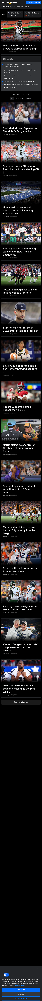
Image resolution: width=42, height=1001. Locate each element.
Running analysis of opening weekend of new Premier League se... (19, 251)
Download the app (33, 2)
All (12, 99)
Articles (19, 99)
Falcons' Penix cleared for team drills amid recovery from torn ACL (18, 66)
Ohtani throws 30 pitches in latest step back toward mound (18, 77)
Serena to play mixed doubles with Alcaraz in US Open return (20, 489)
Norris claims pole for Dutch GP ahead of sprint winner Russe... (19, 448)
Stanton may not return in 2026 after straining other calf (20, 329)
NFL (14, 7)
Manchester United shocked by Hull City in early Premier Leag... (19, 530)
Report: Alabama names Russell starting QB (17, 408)
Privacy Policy (20, 985)
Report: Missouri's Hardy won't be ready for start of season (20, 71)
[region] (21, 983)
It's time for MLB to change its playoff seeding (19, 81)
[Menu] (3, 2)
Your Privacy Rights (21, 998)
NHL (23, 7)
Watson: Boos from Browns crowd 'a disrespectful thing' (20, 47)
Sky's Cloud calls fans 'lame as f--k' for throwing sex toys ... (20, 368)
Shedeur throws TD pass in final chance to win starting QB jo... (21, 169)
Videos (28, 99)
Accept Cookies (21, 989)
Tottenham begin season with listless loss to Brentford (20, 291)
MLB (27, 7)
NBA (18, 7)
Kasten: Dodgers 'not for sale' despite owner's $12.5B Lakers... (20, 647)
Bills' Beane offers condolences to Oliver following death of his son (21, 86)
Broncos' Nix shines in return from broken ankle (20, 570)
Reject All (21, 994)
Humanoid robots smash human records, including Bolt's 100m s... (18, 210)
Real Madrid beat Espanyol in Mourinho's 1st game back (20, 130)
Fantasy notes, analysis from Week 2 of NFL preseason (20, 608)
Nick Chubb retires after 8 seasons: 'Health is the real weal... (19, 688)
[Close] (38, 968)
